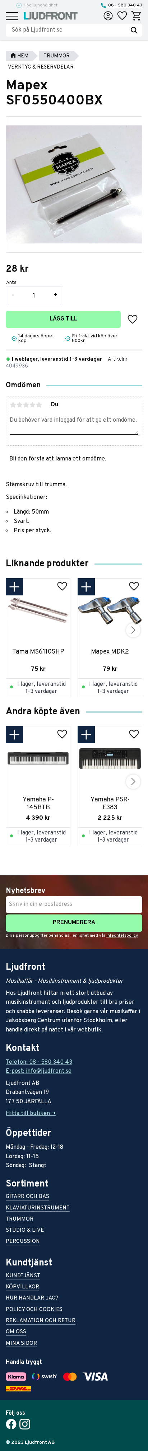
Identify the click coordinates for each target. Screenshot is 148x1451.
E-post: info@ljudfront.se (38, 1071)
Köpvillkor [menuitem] (22, 1287)
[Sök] (134, 30)
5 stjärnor (39, 405)
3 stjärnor (26, 405)
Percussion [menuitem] (23, 1242)
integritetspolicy (122, 935)
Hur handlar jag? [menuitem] (32, 1299)
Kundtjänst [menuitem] (23, 1276)
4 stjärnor (32, 405)
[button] (12, 16)
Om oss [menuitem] (16, 1332)
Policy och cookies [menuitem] (34, 1310)
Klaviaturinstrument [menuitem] (38, 1209)
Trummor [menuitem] (19, 1220)
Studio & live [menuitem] (25, 1231)
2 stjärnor (19, 405)
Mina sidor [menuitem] (21, 1344)
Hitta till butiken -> (31, 1113)
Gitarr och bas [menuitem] (27, 1197)
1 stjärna (13, 405)
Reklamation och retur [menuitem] (40, 1321)
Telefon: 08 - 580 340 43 (39, 1062)
